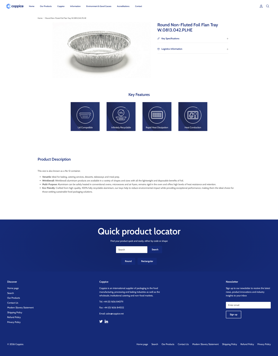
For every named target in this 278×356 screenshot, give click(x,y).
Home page (13, 288)
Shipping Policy (14, 312)
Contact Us (12, 302)
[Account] (260, 6)
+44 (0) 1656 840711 (113, 301)
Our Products (46, 6)
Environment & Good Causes (98, 6)
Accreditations (123, 6)
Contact (138, 6)
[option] (100, 50)
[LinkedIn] (106, 321)
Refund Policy (14, 317)
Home (31, 6)
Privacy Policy (14, 322)
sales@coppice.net (115, 313)
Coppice (60, 6)
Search (10, 293)
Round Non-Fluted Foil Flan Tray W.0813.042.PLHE (65, 18)
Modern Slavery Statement (20, 307)
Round (128, 261)
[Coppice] (15, 6)
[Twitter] (101, 321)
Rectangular (147, 261)
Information (75, 6)
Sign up (233, 314)
